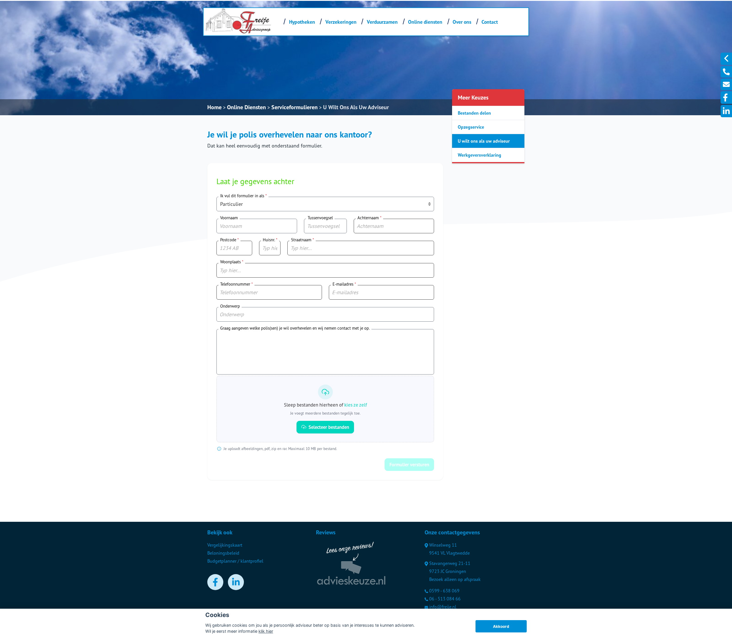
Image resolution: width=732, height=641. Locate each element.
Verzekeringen (341, 22)
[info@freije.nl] (726, 84)
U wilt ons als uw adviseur (484, 141)
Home (214, 107)
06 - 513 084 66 (445, 599)
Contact (490, 22)
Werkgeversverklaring (479, 155)
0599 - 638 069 (444, 591)
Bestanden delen (474, 113)
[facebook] (726, 97)
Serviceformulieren (294, 107)
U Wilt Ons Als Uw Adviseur (356, 107)
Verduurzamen (382, 22)
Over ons (462, 22)
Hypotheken (302, 22)
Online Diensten (246, 107)
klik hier (265, 631)
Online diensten (425, 22)
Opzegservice (471, 127)
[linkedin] (726, 111)
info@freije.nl (442, 607)
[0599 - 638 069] (726, 71)
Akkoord (501, 626)
